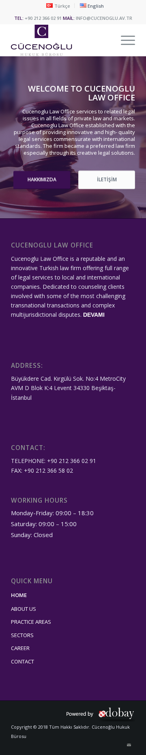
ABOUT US (23, 608)
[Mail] (129, 745)
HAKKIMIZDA (42, 179)
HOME (19, 595)
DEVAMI (94, 314)
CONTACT (22, 661)
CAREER (20, 648)
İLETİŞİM (107, 179)
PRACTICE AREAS (31, 621)
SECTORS (22, 635)
